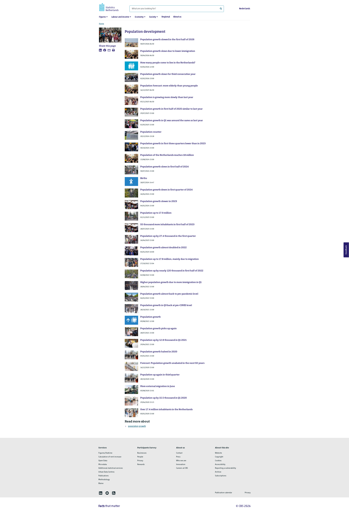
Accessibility (220, 464)
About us (177, 17)
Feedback (346, 249)
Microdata (102, 464)
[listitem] (100, 50)
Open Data (102, 461)
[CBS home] (111, 7)
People (140, 457)
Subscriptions (220, 476)
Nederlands (244, 9)
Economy (139, 17)
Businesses (142, 453)
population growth (137, 426)
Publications (103, 476)
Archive (218, 472)
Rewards (141, 464)
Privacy (140, 461)
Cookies (218, 461)
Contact (179, 453)
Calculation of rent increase (109, 457)
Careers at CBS (182, 468)
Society (152, 17)
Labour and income (120, 17)
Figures (102, 17)
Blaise (100, 483)
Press (178, 457)
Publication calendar (223, 493)
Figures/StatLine (105, 453)
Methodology (104, 480)
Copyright (219, 457)
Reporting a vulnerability (225, 468)
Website (218, 453)
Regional (166, 17)
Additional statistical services (110, 468)
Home (101, 24)
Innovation (180, 464)
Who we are (181, 461)
